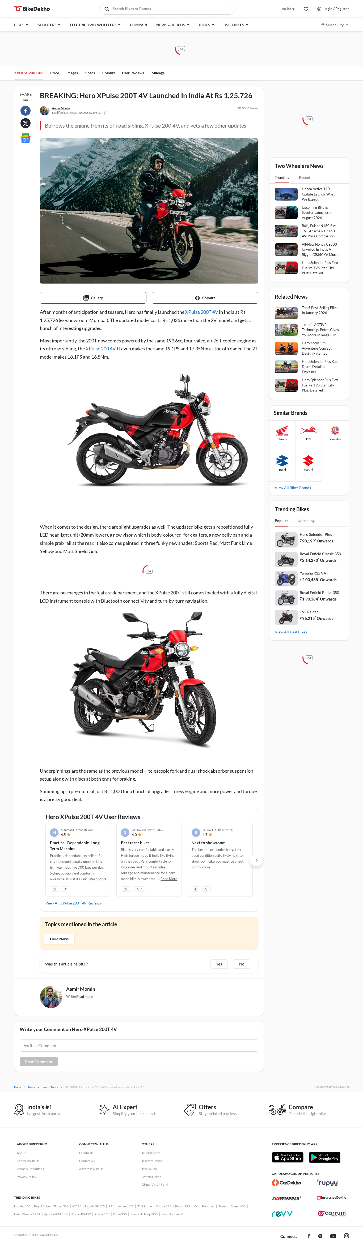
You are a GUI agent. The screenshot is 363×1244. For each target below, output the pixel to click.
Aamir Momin (61, 108)
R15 (111, 1206)
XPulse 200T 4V (201, 312)
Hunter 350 (22, 1206)
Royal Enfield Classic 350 (320, 553)
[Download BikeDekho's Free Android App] (324, 1157)
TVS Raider (309, 612)
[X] (320, 1236)
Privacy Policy (26, 1177)
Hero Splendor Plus (316, 534)
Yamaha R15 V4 (313, 573)
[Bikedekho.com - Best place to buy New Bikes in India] (32, 9)
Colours (108, 73)
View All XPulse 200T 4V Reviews (73, 903)
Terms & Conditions (30, 1169)
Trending (282, 177)
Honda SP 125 (95, 1206)
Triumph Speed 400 (232, 1206)
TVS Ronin (144, 1206)
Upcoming (306, 520)
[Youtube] (333, 1236)
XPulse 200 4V (100, 348)
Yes (219, 964)
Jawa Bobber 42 (172, 1214)
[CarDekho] (286, 1182)
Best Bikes (298, 632)
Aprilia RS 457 (81, 1214)
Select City (335, 25)
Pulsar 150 (102, 1214)
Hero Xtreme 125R (27, 1214)
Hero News (59, 939)
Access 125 (126, 1206)
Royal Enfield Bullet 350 (319, 592)
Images (72, 73)
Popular (281, 520)
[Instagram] (346, 1236)
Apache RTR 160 (55, 1214)
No (241, 964)
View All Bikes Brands (293, 487)
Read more (84, 996)
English (286, 8)
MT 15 (76, 1206)
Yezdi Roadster (204, 1206)
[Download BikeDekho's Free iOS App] (287, 1157)
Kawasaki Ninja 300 (144, 1214)
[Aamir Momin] (44, 110)
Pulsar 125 (182, 1206)
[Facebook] (309, 1236)
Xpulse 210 (163, 1206)
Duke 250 (120, 1214)
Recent (304, 177)
